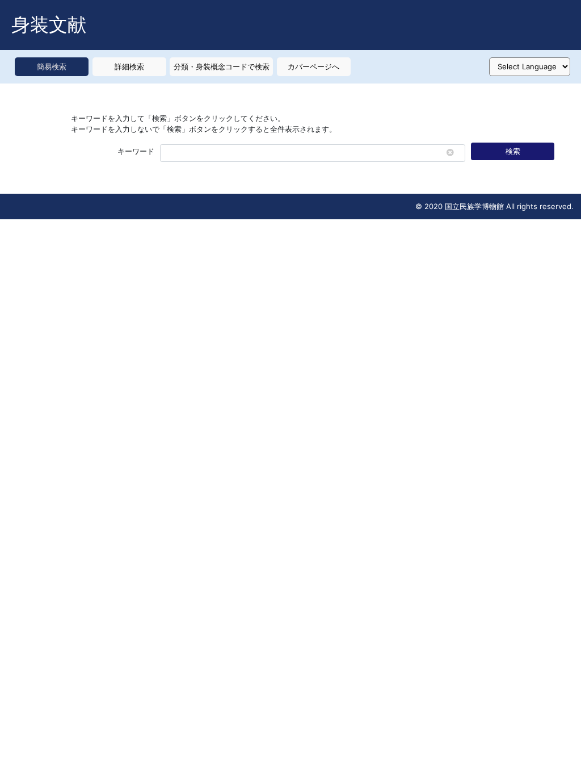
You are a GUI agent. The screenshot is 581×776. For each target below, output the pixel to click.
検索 (513, 151)
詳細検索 (129, 66)
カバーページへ (313, 66)
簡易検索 (51, 66)
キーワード (135, 151)
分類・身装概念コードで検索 (222, 66)
